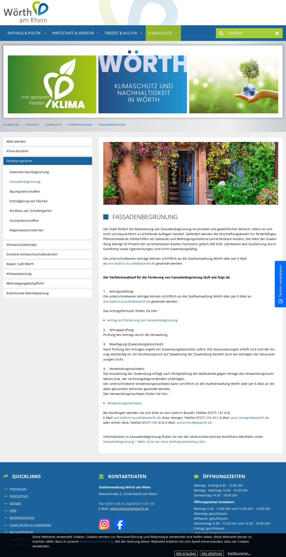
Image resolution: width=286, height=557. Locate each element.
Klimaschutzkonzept (21, 245)
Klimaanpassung (19, 274)
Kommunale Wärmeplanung (27, 293)
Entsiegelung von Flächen (29, 201)
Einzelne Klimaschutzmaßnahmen (32, 254)
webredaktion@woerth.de (129, 508)
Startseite (32, 124)
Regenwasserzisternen (27, 230)
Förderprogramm (80, 124)
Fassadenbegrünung (112, 124)
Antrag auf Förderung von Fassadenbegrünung (142, 320)
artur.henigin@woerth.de (250, 418)
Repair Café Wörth (20, 264)
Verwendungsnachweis (124, 403)
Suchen (221, 33)
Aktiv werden (16, 141)
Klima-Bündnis (17, 151)
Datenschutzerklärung (96, 541)
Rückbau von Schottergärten (31, 211)
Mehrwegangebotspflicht (25, 283)
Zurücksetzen (277, 33)
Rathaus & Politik (24, 33)
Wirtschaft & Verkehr (73, 33)
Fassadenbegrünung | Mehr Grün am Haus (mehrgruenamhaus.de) (154, 441)
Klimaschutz (160, 33)
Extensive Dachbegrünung (29, 172)
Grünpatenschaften (24, 220)
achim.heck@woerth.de (194, 422)
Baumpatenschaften (25, 191)
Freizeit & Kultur (121, 33)
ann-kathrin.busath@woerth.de (131, 263)
